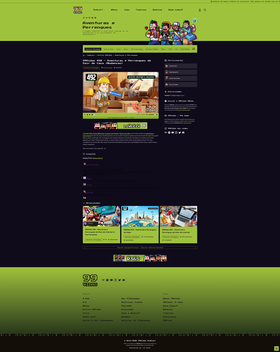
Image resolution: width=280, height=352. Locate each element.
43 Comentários (187, 237)
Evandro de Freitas (111, 133)
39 (106, 239)
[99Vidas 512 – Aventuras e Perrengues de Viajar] (140, 216)
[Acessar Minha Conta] (199, 10)
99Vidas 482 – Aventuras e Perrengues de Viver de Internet (176, 231)
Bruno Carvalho (125, 133)
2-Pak (170, 49)
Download (114, 117)
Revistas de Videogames (136, 320)
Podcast (98, 9)
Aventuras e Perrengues (93, 49)
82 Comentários (107, 67)
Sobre (165, 293)
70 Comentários (149, 237)
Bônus (114, 9)
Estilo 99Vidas (185, 49)
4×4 (85, 302)
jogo (182, 119)
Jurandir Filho (87, 133)
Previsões (127, 309)
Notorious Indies (132, 302)
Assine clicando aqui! (184, 110)
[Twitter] (179, 132)
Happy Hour (89, 317)
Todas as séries (108, 49)
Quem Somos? (170, 306)
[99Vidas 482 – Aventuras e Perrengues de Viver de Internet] (178, 216)
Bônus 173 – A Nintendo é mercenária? (152, 247)
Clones (118, 49)
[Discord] (183, 132)
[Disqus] (121, 180)
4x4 (176, 49)
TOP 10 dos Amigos (137, 49)
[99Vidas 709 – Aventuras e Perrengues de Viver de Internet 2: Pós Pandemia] (101, 216)
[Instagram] (176, 132)
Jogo (126, 9)
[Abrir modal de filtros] (193, 49)
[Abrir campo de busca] (205, 10)
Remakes (126, 317)
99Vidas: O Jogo (173, 302)
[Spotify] (169, 132)
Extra (86, 313)
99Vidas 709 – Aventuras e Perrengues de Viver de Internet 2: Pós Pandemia (100, 232)
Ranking (157, 9)
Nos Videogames (131, 298)
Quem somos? (175, 9)
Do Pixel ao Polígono (152, 49)
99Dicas (167, 320)
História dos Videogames (98, 320)
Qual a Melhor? (131, 313)
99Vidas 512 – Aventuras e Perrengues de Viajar (140, 231)
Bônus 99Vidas (171, 298)
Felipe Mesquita (98, 133)
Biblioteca (169, 317)
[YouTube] (173, 132)
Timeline (141, 9)
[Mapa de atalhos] (276, 348)
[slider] (115, 114)
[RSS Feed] (165, 132)
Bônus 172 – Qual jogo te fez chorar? (127, 247)
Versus (126, 49)
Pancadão (127, 306)
